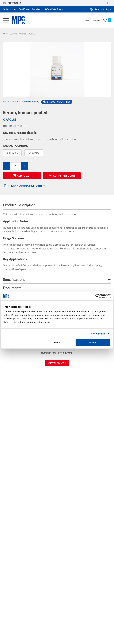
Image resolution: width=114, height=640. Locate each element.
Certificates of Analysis (30, 9)
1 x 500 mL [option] (33, 152)
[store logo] (20, 20)
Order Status (9, 9)
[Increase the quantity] (24, 166)
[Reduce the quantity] (6, 166)
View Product (56, 363)
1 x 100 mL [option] (12, 152)
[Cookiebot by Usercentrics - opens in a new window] (98, 296)
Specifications (14, 279)
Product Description (19, 205)
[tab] (57, 205)
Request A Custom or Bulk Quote (25, 185)
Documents (12, 288)
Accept (92, 342)
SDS (5, 101)
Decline (56, 342)
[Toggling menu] (6, 20)
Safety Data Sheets (54, 9)
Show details (98, 333)
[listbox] (57, 154)
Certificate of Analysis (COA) (23, 101)
